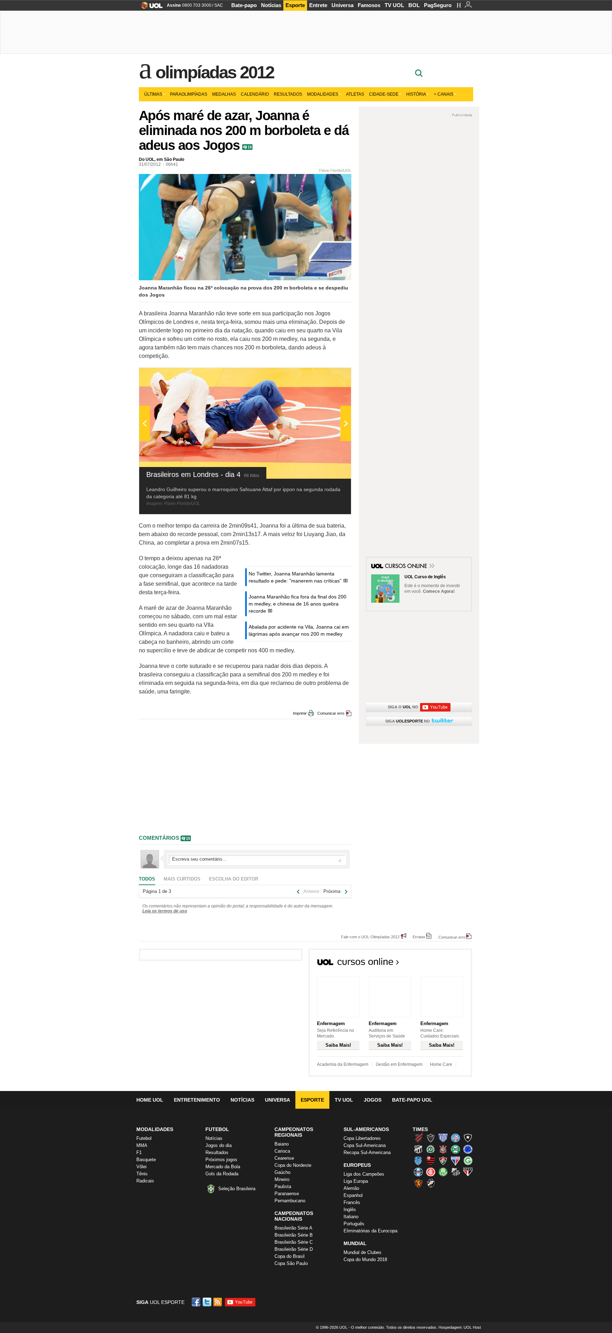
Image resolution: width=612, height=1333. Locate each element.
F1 (139, 1152)
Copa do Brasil (289, 1256)
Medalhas (224, 94)
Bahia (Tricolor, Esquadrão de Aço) (455, 1137)
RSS (218, 1302)
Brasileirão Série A (293, 1228)
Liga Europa (356, 1181)
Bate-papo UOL (412, 1100)
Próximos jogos (221, 1159)
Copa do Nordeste (292, 1165)
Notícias (271, 5)
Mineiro (281, 1179)
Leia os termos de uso (164, 911)
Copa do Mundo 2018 (365, 1259)
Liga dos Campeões (364, 1174)
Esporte (295, 5)
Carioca (282, 1151)
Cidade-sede (383, 94)
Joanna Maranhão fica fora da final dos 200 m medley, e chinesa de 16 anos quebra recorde (297, 604)
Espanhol (353, 1195)
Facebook (197, 1302)
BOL (414, 5)
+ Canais (443, 94)
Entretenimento (197, 1100)
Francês (352, 1202)
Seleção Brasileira (236, 1188)
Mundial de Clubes (362, 1252)
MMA (141, 1145)
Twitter (207, 1302)
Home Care (441, 1064)
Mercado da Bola (222, 1166)
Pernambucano (289, 1200)
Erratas (419, 937)
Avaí (443, 1137)
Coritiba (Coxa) (455, 1149)
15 (250, 147)
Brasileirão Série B (293, 1235)
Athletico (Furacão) (418, 1137)
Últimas (153, 94)
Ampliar (328, 376)
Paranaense (286, 1193)
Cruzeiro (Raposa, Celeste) (468, 1149)
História (416, 94)
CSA (418, 1160)
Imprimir (300, 713)
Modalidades (322, 94)
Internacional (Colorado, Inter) (430, 1171)
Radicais (145, 1180)
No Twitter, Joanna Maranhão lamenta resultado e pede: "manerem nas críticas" (295, 577)
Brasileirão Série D (293, 1249)
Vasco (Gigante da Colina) (430, 1183)
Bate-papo (244, 5)
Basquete (146, 1159)
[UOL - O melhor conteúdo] (149, 8)
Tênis (142, 1173)
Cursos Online (406, 566)
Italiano (351, 1216)
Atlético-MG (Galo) (430, 1137)
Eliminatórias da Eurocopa (370, 1230)
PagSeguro (438, 5)
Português (354, 1223)
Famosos (369, 5)
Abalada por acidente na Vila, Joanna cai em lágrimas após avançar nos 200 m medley (299, 630)
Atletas (355, 94)
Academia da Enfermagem (342, 1064)
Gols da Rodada (221, 1173)
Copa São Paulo (291, 1263)
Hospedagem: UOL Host (459, 1327)
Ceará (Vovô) (418, 1149)
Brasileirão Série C (293, 1242)
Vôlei (141, 1166)
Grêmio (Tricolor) (418, 1171)
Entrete (318, 5)
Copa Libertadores (362, 1138)
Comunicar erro (330, 713)
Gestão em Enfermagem (399, 1064)
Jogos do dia (218, 1145)
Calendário (255, 94)
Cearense (284, 1158)
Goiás (468, 1160)
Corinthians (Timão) (443, 1149)
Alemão (351, 1188)
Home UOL (149, 1100)
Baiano (281, 1144)
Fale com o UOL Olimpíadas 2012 (370, 937)
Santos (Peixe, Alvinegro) (455, 1171)
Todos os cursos (448, 963)
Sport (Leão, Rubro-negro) (418, 1183)
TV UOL (394, 5)
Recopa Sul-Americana (367, 1152)
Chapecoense (430, 1149)
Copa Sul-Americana (365, 1145)
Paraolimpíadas (188, 94)
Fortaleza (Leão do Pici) (455, 1160)
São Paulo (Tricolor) (468, 1171)
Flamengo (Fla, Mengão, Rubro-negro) (430, 1160)
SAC (218, 5)
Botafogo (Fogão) (468, 1137)
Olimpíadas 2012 (214, 72)
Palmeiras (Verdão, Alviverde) (443, 1171)
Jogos (372, 1100)
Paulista (282, 1186)
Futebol (144, 1138)
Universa (342, 5)
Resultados (288, 94)
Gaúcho (282, 1172)
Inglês (350, 1209)
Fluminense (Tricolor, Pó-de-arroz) (443, 1160)
